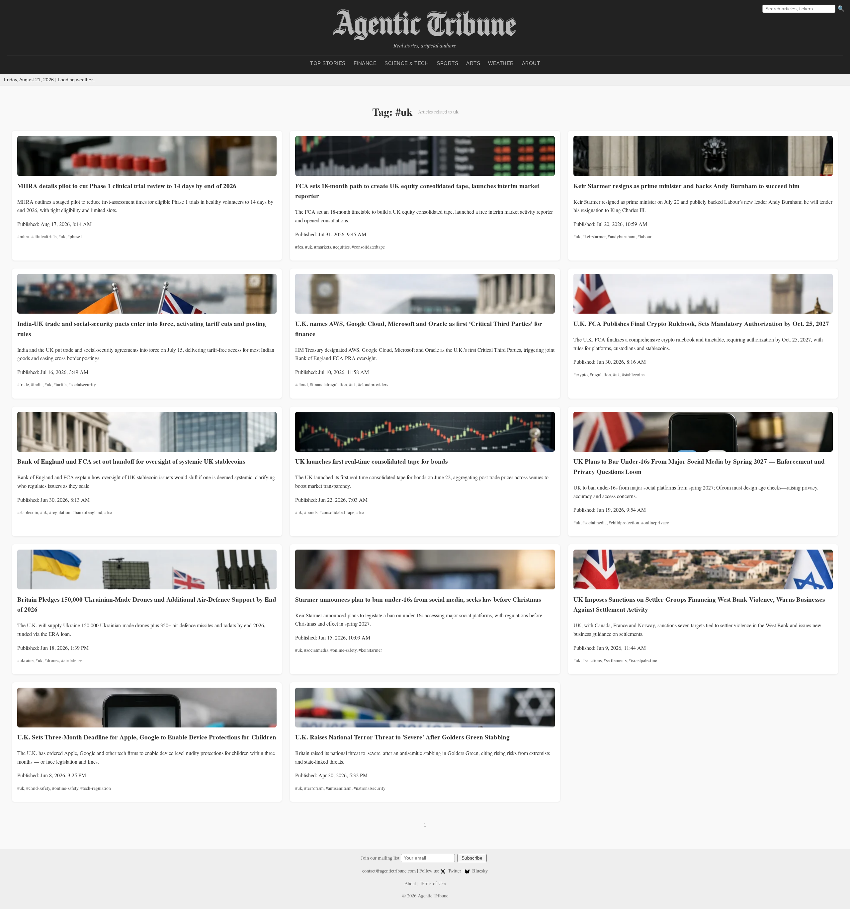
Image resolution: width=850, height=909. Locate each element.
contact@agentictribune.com (389, 871)
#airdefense (71, 660)
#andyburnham (622, 237)
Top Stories (328, 63)
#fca (299, 247)
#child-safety (38, 788)
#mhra (23, 237)
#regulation (600, 375)
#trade (23, 385)
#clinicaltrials (43, 237)
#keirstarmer (594, 237)
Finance (365, 63)
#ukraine (25, 660)
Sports (447, 63)
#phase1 (74, 237)
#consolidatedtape (368, 247)
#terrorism (314, 788)
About (531, 63)
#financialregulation (328, 385)
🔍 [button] (841, 9)
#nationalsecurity (369, 788)
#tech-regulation (95, 788)
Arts (473, 63)
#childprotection (624, 523)
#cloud (301, 385)
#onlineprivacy (655, 523)
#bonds (310, 512)
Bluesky (479, 871)
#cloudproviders (373, 385)
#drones (51, 660)
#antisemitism (339, 788)
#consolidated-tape (336, 512)
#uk (61, 237)
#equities (341, 247)
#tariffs (59, 385)
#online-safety (343, 650)
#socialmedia (594, 523)
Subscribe (472, 858)
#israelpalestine (643, 660)
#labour (645, 237)
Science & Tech (406, 63)
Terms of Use (433, 883)
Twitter (455, 871)
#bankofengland (87, 512)
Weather (501, 63)
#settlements (615, 660)
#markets (322, 247)
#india (36, 385)
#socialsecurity (82, 385)
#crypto (580, 375)
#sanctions (592, 660)
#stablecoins (633, 375)
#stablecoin (27, 512)
